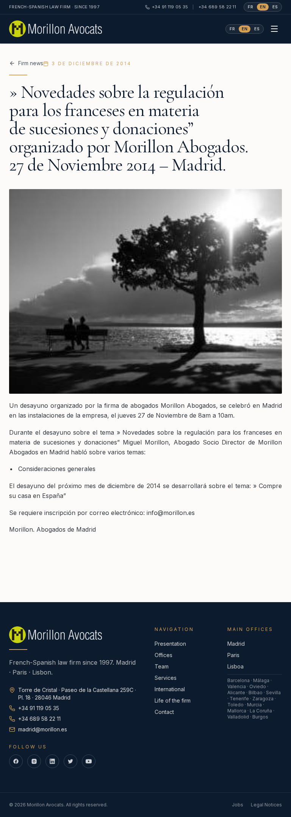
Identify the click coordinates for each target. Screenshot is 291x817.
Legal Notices (266, 805)
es (275, 7)
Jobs (237, 805)
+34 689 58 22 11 (217, 6)
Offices (163, 655)
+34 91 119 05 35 (170, 6)
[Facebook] (16, 761)
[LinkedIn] (52, 761)
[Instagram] (34, 761)
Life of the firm (173, 700)
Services (166, 678)
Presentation (170, 643)
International (170, 689)
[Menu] (274, 28)
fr (250, 7)
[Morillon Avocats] (55, 28)
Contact (164, 712)
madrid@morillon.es (42, 729)
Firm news (30, 63)
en (263, 7)
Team (162, 666)
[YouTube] (88, 761)
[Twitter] (70, 761)
